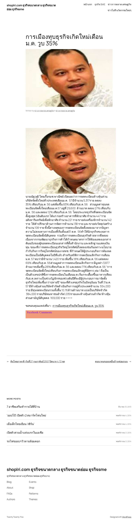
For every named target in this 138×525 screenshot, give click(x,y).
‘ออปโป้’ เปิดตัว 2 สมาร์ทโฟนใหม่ (26, 415)
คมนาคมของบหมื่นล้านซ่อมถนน (111, 361)
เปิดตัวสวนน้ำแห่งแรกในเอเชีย (25, 432)
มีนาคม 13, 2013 (124, 406)
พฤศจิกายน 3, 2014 (123, 432)
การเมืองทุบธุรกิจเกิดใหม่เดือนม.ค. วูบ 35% (78, 306)
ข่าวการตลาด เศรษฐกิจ (44, 110)
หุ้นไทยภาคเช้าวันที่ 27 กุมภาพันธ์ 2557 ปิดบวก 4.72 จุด (37, 361)
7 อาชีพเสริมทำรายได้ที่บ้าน (23, 406)
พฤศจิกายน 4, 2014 (123, 415)
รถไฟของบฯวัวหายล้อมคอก (23, 441)
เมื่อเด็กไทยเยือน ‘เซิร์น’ (20, 424)
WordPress (126, 517)
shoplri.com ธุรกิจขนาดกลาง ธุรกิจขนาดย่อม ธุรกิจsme (57, 469)
